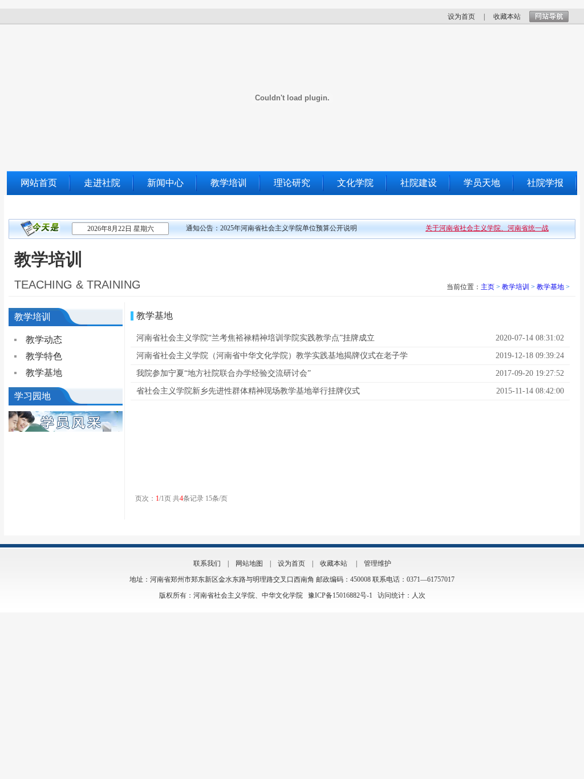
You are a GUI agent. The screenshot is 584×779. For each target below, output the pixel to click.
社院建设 (418, 183)
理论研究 (292, 183)
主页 (487, 287)
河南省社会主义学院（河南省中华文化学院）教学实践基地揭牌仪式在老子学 (272, 355)
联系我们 (39, 207)
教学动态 (44, 339)
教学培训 (228, 183)
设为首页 (461, 17)
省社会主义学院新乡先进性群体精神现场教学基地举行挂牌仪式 (248, 391)
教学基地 (550, 287)
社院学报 (545, 183)
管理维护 (377, 563)
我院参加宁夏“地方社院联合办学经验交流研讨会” (223, 373)
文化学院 (355, 183)
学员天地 (482, 183)
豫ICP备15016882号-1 (341, 595)
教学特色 (44, 356)
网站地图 (249, 563)
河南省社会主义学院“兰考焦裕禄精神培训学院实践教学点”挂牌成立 (255, 338)
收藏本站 (507, 17)
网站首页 (39, 183)
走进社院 (102, 183)
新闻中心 (165, 183)
